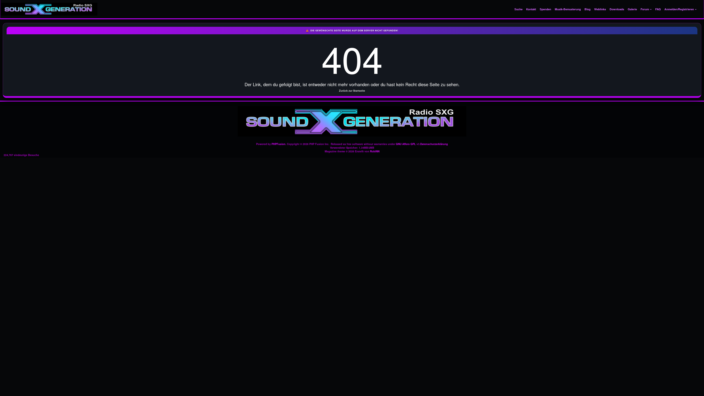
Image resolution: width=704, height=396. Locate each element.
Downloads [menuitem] (617, 9)
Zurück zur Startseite (352, 90)
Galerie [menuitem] (632, 9)
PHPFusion (278, 144)
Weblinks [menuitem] (600, 9)
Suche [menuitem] (518, 9)
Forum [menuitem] (645, 9)
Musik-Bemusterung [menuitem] (568, 9)
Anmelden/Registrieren (679, 9)
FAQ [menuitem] (658, 9)
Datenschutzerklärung (434, 144)
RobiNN (375, 151)
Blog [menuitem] (587, 9)
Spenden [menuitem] (545, 9)
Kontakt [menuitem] (531, 9)
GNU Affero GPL (406, 144)
